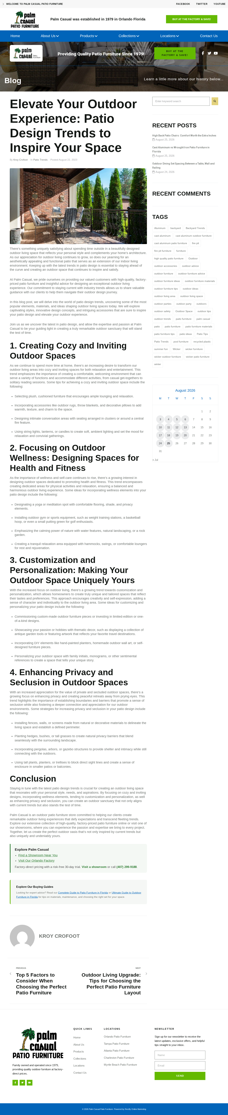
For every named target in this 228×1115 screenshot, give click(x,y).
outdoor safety (162, 311)
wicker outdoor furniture (167, 356)
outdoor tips (204, 311)
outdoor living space (191, 296)
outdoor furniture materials (200, 281)
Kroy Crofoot (20, 159)
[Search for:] (181, 101)
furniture (181, 250)
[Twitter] (209, 53)
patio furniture (172, 326)
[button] (191, 19)
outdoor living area (164, 296)
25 (168, 443)
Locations (79, 1065)
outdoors (201, 303)
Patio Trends (40, 159)
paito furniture (183, 318)
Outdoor (193, 258)
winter (157, 364)
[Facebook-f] (203, 53)
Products (78, 1051)
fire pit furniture (162, 250)
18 (168, 435)
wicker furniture (194, 349)
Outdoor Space (184, 311)
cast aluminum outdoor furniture (194, 235)
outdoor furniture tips (166, 288)
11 (168, 427)
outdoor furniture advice (191, 273)
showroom (22, 827)
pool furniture (180, 341)
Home (77, 1037)
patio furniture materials (198, 326)
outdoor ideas (190, 288)
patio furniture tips (164, 334)
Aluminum (159, 228)
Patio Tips (202, 334)
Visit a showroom (94, 867)
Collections (79, 1058)
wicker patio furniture (197, 356)
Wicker (176, 349)
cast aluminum (162, 235)
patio (157, 326)
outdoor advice (190, 265)
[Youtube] (216, 53)
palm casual (203, 318)
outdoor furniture (163, 273)
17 (160, 435)
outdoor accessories (165, 265)
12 (176, 427)
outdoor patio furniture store (56, 815)
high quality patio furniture (168, 258)
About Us (78, 1044)
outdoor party (183, 303)
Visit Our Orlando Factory (36, 860)
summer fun (161, 349)
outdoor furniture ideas (167, 281)
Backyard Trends (195, 228)
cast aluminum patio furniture (170, 243)
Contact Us (80, 1072)
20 (185, 435)
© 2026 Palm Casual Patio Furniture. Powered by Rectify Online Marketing (114, 1109)
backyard (175, 228)
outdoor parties (162, 303)
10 (160, 427)
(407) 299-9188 (126, 867)
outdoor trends (162, 318)
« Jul (155, 459)
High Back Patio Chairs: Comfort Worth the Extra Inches (184, 135)
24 (160, 443)
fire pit (195, 243)
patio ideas (186, 334)
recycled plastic (202, 341)
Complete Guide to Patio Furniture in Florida (83, 892)
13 (185, 427)
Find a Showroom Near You (38, 855)
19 (176, 435)
